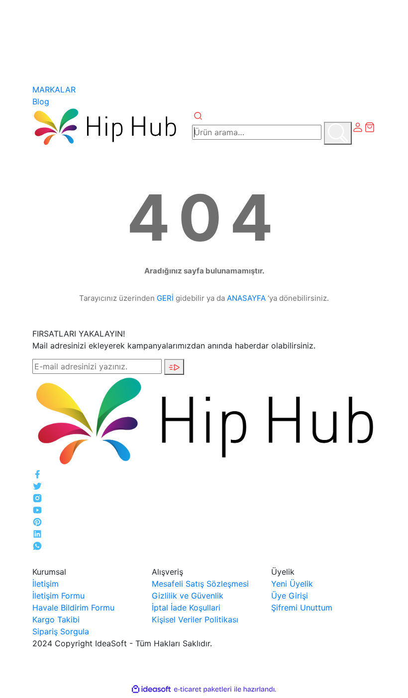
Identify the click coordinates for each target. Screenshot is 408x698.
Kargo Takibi (56, 619)
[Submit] (174, 367)
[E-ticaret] (203, 690)
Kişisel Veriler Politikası (195, 619)
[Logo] (104, 126)
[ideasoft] (151, 690)
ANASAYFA (246, 298)
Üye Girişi (289, 596)
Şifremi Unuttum (301, 607)
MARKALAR (54, 89)
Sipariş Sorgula (60, 631)
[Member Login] (358, 126)
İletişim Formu (58, 596)
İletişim (45, 584)
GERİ (165, 298)
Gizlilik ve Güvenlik (187, 596)
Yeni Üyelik (292, 584)
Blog (40, 101)
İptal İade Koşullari (186, 607)
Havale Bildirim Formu (73, 607)
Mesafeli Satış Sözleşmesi (200, 584)
